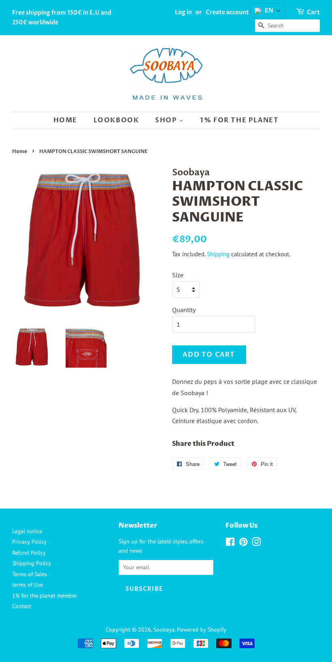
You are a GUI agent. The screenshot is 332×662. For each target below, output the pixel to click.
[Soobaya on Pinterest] (243, 543)
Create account (227, 12)
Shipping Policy (31, 563)
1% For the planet (239, 120)
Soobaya (164, 629)
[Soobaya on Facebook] (230, 543)
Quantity (184, 310)
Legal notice (27, 531)
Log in (183, 12)
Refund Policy (29, 552)
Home (65, 120)
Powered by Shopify (201, 629)
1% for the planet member (44, 595)
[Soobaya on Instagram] (256, 543)
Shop (167, 120)
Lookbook (116, 120)
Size (177, 275)
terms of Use (27, 584)
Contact (21, 606)
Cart (313, 12)
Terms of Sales (29, 574)
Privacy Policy (29, 541)
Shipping (218, 254)
